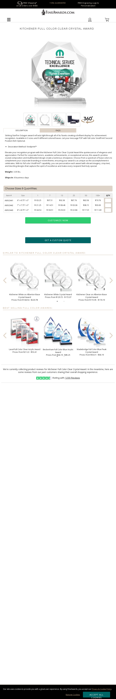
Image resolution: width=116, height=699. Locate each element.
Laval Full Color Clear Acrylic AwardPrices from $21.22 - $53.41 (24, 350)
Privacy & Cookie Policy (101, 689)
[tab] (21, 130)
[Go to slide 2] (64, 301)
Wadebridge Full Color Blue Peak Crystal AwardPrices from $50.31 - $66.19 (91, 352)
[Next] (111, 280)
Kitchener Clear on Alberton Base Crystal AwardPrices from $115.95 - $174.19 (91, 297)
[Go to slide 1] (57, 301)
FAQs (58, 130)
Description (22, 130)
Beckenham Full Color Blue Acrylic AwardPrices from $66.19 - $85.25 (58, 352)
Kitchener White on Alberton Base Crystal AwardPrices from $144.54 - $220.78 (24, 297)
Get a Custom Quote (58, 240)
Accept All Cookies (97, 695)
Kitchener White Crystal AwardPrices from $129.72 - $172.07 (58, 295)
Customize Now (58, 220)
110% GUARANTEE (57, 3)
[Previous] (5, 280)
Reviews (72, 378)
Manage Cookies (73, 694)
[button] (8, 19)
